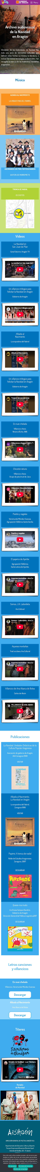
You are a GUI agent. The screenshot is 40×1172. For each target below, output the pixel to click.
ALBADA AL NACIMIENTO (20, 95)
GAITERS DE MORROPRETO (20, 175)
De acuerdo (12, 1166)
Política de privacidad (20, 1169)
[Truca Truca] (5, 2)
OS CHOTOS (20, 195)
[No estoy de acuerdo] (38, 1162)
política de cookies (31, 1163)
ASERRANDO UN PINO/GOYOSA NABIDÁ (20, 169)
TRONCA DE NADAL (20, 189)
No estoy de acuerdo (25, 1166)
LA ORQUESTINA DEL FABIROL (20, 101)
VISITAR (20, 761)
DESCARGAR (20, 870)
